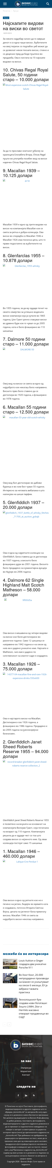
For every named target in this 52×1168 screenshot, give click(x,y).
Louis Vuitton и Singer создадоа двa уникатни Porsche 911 (32, 964)
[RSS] (34, 1095)
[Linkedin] (32, 938)
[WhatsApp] (26, 938)
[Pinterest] (19, 938)
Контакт (26, 1074)
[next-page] (9, 1024)
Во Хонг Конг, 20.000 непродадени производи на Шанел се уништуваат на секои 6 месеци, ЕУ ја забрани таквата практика (34, 983)
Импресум (26, 1067)
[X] (12, 938)
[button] (5, 4)
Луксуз (15, 11)
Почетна (6, 11)
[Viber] (39, 938)
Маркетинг (26, 1071)
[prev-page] (4, 1024)
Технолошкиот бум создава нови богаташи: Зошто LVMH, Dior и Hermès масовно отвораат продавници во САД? (34, 1008)
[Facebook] (6, 938)
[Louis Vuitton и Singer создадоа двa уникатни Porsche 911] (10, 964)
